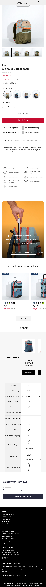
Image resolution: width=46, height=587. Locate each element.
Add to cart (23, 114)
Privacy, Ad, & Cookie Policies (10, 533)
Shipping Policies (7, 516)
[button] (7, 72)
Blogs (3, 543)
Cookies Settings (7, 536)
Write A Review (7, 76)
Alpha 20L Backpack (29, 361)
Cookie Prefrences (36, 583)
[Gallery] (23, 31)
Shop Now (28, 372)
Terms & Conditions (7, 583)
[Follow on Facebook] (2, 558)
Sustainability (6, 541)
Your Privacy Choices (8, 538)
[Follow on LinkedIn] (8, 558)
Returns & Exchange (8, 514)
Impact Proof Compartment (23, 252)
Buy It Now (23, 120)
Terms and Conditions (8, 531)
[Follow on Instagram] (5, 558)
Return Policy (6, 519)
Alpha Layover (8, 306)
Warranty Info (6, 521)
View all (23, 318)
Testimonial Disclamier (31, 585)
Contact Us (5, 524)
